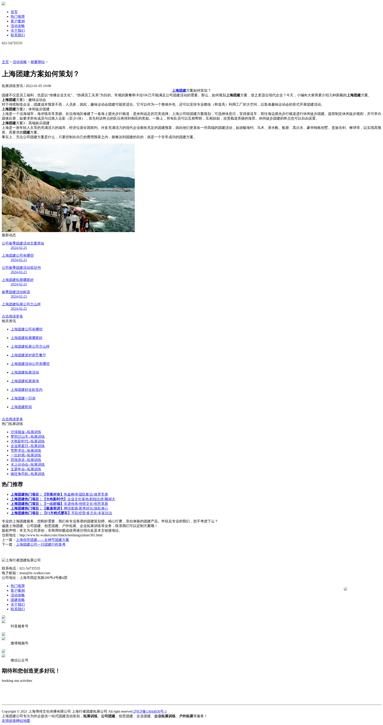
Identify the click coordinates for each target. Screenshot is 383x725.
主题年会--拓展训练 (26, 469)
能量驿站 (38, 62)
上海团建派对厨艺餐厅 (28, 355)
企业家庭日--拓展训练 (28, 446)
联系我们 (18, 35)
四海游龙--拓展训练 (26, 460)
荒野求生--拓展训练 (26, 450)
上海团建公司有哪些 (27, 329)
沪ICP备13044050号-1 (150, 711)
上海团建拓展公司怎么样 (30, 346)
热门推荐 (18, 16)
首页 (14, 12)
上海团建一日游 (23, 398)
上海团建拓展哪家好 (27, 338)
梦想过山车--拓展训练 (28, 436)
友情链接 (9, 721)
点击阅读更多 (12, 316)
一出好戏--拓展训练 (26, 455)
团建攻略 (18, 600)
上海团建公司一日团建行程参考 (41, 544)
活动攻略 (18, 26)
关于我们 (18, 30)
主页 (5, 62)
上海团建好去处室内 (27, 390)
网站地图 (23, 721)
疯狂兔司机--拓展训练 (28, 474)
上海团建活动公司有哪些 (30, 364)
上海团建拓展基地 (25, 381)
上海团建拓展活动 (25, 372)
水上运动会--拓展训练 (28, 464)
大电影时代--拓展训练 (28, 441)
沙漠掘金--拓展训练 (26, 432)
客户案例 (18, 21)
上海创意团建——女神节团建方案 (42, 540)
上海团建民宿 (21, 407)
